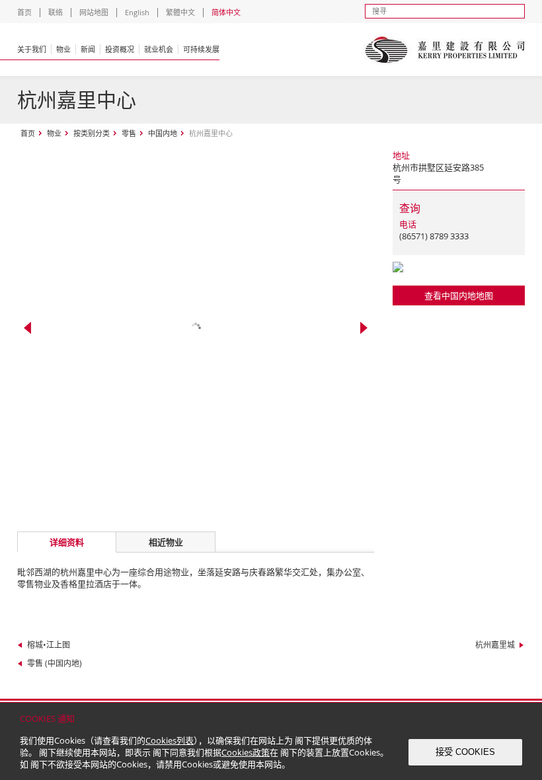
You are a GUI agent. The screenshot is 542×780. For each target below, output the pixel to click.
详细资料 (67, 542)
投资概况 (119, 49)
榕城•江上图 (48, 644)
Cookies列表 (169, 740)
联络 (55, 12)
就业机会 (158, 49)
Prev (27, 328)
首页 (24, 12)
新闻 (88, 49)
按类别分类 (91, 133)
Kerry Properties (444, 49)
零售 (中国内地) (54, 663)
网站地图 (93, 12)
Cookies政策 (245, 752)
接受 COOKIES (465, 752)
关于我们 (31, 49)
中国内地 (162, 133)
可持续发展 (201, 49)
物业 (63, 49)
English (137, 12)
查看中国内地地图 (458, 295)
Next (364, 328)
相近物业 (166, 542)
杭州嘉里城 (495, 644)
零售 (129, 133)
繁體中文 (180, 12)
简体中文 (226, 12)
